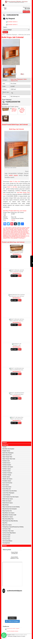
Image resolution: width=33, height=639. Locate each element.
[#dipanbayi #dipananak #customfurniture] (12, 596)
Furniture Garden (6, 464)
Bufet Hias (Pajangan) (12, 34)
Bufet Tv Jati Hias (12, 187)
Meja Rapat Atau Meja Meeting (10, 520)
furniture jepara (14, 230)
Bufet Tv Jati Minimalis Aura (16, 369)
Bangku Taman (6, 450)
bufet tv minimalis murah (19, 229)
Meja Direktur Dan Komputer (9, 508)
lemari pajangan (23, 233)
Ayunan (4, 446)
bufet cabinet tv (8, 227)
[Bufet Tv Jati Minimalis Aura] (16, 368)
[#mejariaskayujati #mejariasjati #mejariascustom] (12, 610)
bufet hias (14, 227)
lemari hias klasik (21, 232)
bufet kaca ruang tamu (22, 227)
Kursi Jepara (5, 484)
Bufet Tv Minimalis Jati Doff (16, 271)
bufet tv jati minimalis (20, 228)
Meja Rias (4, 522)
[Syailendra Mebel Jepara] (16, 2)
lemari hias (20, 230)
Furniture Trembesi (7, 472)
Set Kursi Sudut (6, 534)
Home (3, 34)
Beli (20, 256)
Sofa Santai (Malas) (7, 540)
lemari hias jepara (24, 231)
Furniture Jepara (6, 468)
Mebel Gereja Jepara (7, 498)
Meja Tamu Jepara (7, 524)
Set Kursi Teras (6, 538)
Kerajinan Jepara (6, 480)
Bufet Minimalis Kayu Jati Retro (16, 296)
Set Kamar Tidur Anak (8, 530)
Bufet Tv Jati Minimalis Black (16, 394)
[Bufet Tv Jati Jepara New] (16, 417)
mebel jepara (13, 175)
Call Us (13, 220)
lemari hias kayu (14, 232)
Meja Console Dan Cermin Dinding (11, 506)
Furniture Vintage (6, 474)
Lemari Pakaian (6, 494)
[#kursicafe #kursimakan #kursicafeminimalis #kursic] (12, 613)
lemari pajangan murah (8, 237)
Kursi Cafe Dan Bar (7, 482)
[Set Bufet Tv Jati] (16, 343)
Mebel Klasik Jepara (7, 502)
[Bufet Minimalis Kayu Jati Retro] (21, 112)
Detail (14, 256)
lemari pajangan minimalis (23, 235)
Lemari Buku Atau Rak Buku (9, 490)
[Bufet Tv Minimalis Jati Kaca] (5, 121)
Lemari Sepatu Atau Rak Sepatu (10, 496)
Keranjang (26, 11)
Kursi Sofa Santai (6, 486)
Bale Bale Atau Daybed (8, 448)
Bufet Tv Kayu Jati (15, 181)
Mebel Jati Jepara (6, 500)
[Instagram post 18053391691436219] (12, 600)
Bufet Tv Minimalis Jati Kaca (16, 320)
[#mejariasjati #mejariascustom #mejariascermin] (12, 607)
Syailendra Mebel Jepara (21, 634)
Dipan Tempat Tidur (7, 456)
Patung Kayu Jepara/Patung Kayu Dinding (12, 526)
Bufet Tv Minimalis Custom (16, 252)
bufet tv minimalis (9, 229)
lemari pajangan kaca (13, 235)
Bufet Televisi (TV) (7, 454)
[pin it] (21, 74)
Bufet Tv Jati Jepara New (17, 419)
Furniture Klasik (6, 470)
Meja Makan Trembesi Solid (9, 514)
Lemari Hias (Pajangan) (8, 492)
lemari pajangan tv (14, 238)
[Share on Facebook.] (6, 74)
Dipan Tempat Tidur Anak (8, 458)
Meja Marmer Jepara (7, 516)
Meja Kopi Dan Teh (7, 510)
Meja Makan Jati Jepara (8, 512)
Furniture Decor (6, 462)
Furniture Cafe (6, 460)
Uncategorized (6, 542)
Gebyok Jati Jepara (7, 478)
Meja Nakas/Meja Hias (8, 518)
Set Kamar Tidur (6, 528)
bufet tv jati (13, 228)
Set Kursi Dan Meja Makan (9, 532)
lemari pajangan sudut (18, 237)
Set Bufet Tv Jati (16, 345)
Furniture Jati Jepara (7, 466)
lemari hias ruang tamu (14, 233)
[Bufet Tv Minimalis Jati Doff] (13, 111)
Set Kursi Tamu (6, 536)
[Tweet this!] (13, 74)
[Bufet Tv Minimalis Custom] (5, 110)
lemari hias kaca (6, 232)
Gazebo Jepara (6, 476)
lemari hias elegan (9, 231)
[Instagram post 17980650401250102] (12, 603)
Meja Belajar (5, 504)
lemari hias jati (17, 231)
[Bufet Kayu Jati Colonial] (15, 52)
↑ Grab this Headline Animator (12, 631)
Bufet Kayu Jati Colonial (12, 37)
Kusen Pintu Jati (6, 488)
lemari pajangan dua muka (17, 234)
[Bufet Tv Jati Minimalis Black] (16, 392)
